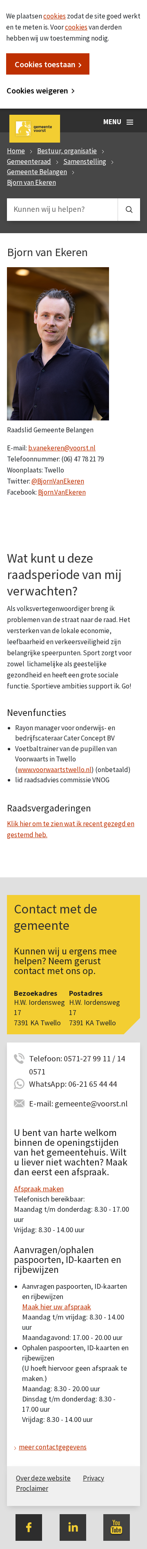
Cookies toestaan (45, 64)
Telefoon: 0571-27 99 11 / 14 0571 (77, 1059)
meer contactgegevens (53, 1446)
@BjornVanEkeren (57, 481)
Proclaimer (32, 1488)
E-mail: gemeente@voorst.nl (78, 1103)
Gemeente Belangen (37, 171)
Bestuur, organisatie (67, 150)
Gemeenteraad (29, 161)
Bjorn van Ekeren (31, 182)
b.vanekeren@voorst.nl (62, 447)
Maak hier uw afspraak (56, 1306)
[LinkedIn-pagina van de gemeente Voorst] (73, 1526)
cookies (54, 15)
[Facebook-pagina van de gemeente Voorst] (29, 1526)
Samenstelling (84, 161)
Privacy (93, 1478)
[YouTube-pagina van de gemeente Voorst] (116, 1526)
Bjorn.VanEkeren (62, 492)
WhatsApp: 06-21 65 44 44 (73, 1084)
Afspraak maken (39, 1188)
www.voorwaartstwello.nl (54, 769)
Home (16, 150)
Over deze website (43, 1478)
